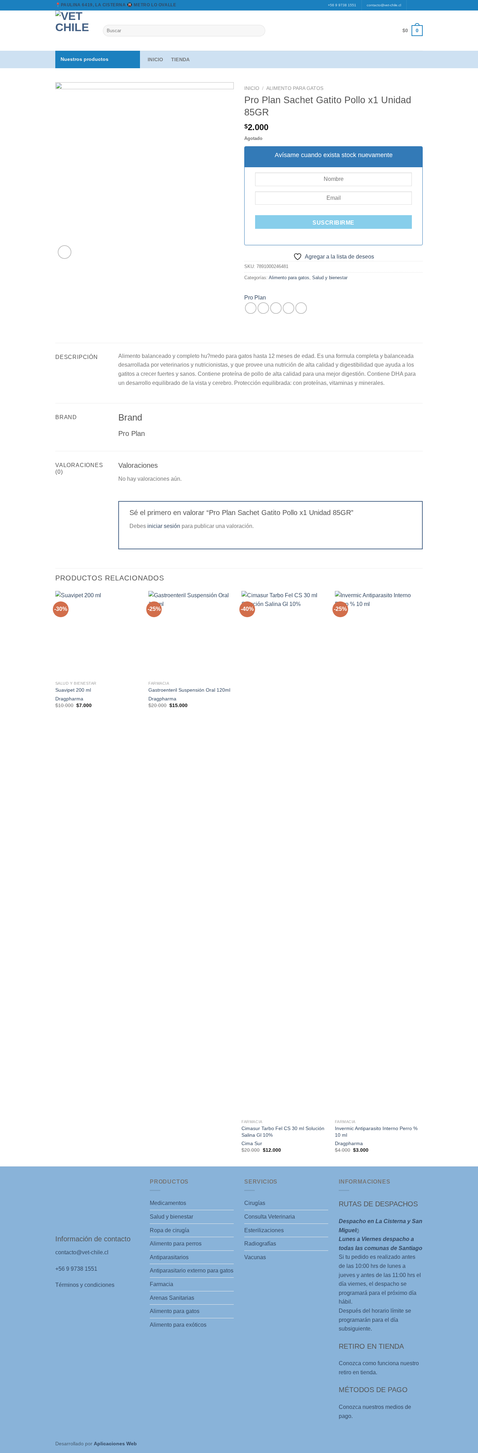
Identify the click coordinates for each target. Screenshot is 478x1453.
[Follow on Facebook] (412, 5)
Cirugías (254, 1203)
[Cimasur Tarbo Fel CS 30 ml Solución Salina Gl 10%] (284, 853)
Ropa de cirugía (169, 1230)
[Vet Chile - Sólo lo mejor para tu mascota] (73, 30)
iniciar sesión (163, 526)
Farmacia (161, 1284)
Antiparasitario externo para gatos (191, 1271)
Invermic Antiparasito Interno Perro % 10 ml (376, 1132)
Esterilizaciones (264, 1230)
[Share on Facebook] (250, 308)
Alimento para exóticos (178, 1325)
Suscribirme (333, 223)
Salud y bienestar (329, 277)
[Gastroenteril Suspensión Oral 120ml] (191, 634)
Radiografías (260, 1244)
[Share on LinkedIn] (301, 308)
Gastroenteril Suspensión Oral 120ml (189, 690)
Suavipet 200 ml (73, 690)
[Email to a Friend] (276, 308)
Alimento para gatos (294, 88)
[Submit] (258, 31)
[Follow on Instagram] (419, 5)
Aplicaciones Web (115, 1443)
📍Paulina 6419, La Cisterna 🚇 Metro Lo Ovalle (115, 4)
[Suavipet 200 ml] (98, 634)
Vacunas (255, 1257)
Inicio (155, 59)
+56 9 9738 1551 (342, 5)
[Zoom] (64, 252)
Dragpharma (69, 698)
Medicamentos (168, 1203)
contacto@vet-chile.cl (384, 5)
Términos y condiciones (84, 1285)
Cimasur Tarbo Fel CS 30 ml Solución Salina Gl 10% (282, 1132)
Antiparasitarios (169, 1257)
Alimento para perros (176, 1244)
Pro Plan (255, 298)
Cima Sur (251, 1143)
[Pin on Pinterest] (288, 308)
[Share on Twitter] (263, 308)
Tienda (180, 59)
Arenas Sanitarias (172, 1298)
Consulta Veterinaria (269, 1217)
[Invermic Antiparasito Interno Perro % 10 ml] (378, 853)
